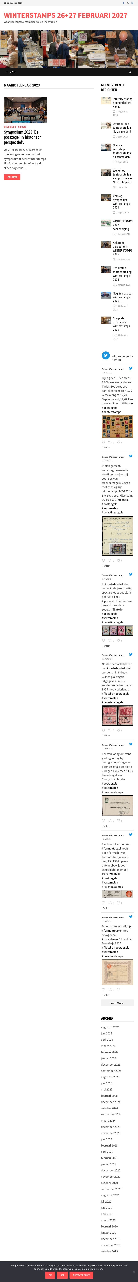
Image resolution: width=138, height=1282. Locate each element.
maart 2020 (108, 1220)
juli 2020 (106, 1201)
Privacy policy (81, 1275)
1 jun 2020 (106, 372)
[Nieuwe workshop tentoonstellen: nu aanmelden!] (106, 146)
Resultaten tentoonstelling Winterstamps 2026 (122, 273)
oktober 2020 (109, 1183)
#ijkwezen (108, 601)
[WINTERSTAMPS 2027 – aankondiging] (106, 222)
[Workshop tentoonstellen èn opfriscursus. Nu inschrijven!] (106, 171)
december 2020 (110, 1170)
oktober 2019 (109, 1251)
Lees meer (13, 177)
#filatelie (127, 403)
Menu (13, 72)
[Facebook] (124, 3)
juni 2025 (106, 1083)
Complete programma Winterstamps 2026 (121, 324)
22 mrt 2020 (107, 658)
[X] (128, 3)
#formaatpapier (112, 930)
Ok (50, 1275)
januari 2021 (108, 1164)
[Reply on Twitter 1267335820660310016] (104, 442)
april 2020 (107, 1214)
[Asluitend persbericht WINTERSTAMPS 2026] (106, 243)
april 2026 (107, 1040)
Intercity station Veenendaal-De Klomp (122, 102)
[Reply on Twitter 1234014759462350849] (104, 990)
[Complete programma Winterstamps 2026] (106, 319)
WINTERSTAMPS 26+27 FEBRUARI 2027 (65, 15)
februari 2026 (109, 1052)
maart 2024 (108, 1120)
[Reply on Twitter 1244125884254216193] (104, 640)
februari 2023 (109, 1145)
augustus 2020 (110, 1195)
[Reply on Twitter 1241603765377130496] (104, 730)
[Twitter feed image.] (117, 426)
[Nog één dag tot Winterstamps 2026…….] (106, 294)
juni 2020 (106, 1208)
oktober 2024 (109, 1108)
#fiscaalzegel (110, 939)
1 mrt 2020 (107, 921)
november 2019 (110, 1245)
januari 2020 (108, 1233)
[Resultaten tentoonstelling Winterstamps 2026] (106, 268)
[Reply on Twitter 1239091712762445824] (104, 820)
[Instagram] (132, 3)
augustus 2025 (110, 1077)
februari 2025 (109, 1096)
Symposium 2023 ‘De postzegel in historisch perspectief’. (23, 137)
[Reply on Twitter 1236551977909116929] (104, 903)
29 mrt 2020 (107, 579)
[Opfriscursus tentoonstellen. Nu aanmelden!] (106, 124)
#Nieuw (123, 672)
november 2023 (110, 1133)
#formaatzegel (111, 848)
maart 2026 (108, 1046)
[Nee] (133, 1271)
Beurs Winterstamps (113, 369)
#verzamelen (110, 508)
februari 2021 (109, 1158)
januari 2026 (108, 1058)
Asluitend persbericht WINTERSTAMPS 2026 (123, 248)
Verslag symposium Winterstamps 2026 (121, 201)
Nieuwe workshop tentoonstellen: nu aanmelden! (122, 151)
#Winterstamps (111, 412)
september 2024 (111, 1114)
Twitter (106, 447)
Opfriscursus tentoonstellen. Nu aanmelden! (122, 127)
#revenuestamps (112, 792)
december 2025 (110, 1064)
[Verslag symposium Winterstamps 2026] (106, 196)
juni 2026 (106, 1033)
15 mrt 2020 (107, 748)
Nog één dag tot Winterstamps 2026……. (122, 297)
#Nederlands (113, 584)
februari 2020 (109, 1226)
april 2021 (107, 1152)
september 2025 (111, 1071)
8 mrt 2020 (107, 839)
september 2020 (111, 1189)
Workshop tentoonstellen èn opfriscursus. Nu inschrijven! (123, 176)
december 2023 (110, 1127)
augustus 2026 (110, 1027)
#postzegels (109, 408)
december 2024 (110, 1102)
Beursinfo (10, 126)
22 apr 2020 (107, 460)
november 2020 (110, 1177)
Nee (62, 1275)
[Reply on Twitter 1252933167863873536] (104, 560)
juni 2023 (106, 1139)
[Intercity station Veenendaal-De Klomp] (106, 99)
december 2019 (110, 1239)
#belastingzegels (112, 512)
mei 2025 (106, 1089)
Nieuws (22, 126)
